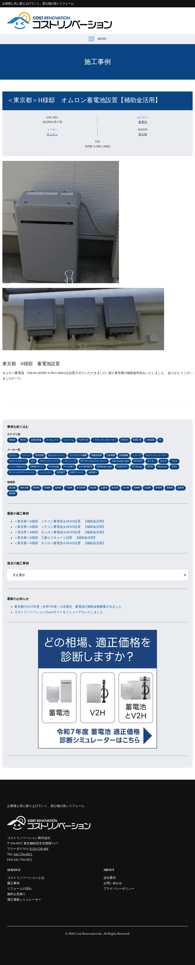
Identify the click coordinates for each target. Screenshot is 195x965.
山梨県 (104, 488)
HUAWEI (138, 461)
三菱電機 (110, 455)
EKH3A (124, 440)
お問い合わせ (112, 883)
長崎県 (169, 488)
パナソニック (69, 461)
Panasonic (162, 466)
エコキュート (52, 440)
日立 (33, 461)
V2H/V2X (83, 440)
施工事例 (97, 61)
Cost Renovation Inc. (89, 933)
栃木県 (115, 488)
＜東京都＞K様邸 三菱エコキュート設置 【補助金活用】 (55, 537)
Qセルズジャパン (56, 455)
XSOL (174, 466)
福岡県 (58, 488)
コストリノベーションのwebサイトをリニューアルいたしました (58, 612)
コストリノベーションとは (25, 877)
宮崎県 (137, 488)
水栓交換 (150, 440)
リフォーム (68, 440)
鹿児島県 (81, 488)
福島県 (180, 488)
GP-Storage (137, 466)
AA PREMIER (85, 466)
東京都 (142, 134)
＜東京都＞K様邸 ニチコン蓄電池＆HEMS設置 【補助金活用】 (59, 521)
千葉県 (69, 488)
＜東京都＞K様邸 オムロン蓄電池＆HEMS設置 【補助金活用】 (59, 543)
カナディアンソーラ (49, 461)
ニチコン (26, 455)
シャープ (136, 455)
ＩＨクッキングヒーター (104, 440)
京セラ (163, 461)
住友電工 (61, 472)
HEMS (23, 440)
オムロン (52, 134)
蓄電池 (142, 122)
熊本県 (36, 488)
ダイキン (151, 461)
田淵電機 (123, 455)
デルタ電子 (68, 466)
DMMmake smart (104, 466)
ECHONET (122, 466)
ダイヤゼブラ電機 (78, 455)
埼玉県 (93, 488)
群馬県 (159, 488)
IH (160, 440)
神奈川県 (24, 488)
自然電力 (92, 472)
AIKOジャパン (77, 472)
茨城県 (47, 488)
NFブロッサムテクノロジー (94, 461)
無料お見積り (16, 894)
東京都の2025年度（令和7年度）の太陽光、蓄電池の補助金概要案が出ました (68, 606)
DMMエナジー (37, 466)
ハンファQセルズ (17, 466)
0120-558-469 (39, 849)
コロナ (174, 461)
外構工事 (137, 440)
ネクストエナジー (17, 461)
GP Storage (54, 466)
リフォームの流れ (19, 888)
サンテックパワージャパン (22, 472)
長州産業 (39, 455)
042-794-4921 (23, 854)
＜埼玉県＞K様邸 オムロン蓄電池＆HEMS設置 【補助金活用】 (59, 532)
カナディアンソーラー (156, 455)
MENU (102, 39)
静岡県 (12, 493)
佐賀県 (148, 488)
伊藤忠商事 (96, 455)
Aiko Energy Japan (120, 461)
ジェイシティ (45, 472)
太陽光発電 (36, 440)
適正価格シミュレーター (24, 899)
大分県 (126, 488)
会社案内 (109, 877)
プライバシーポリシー (118, 888)
